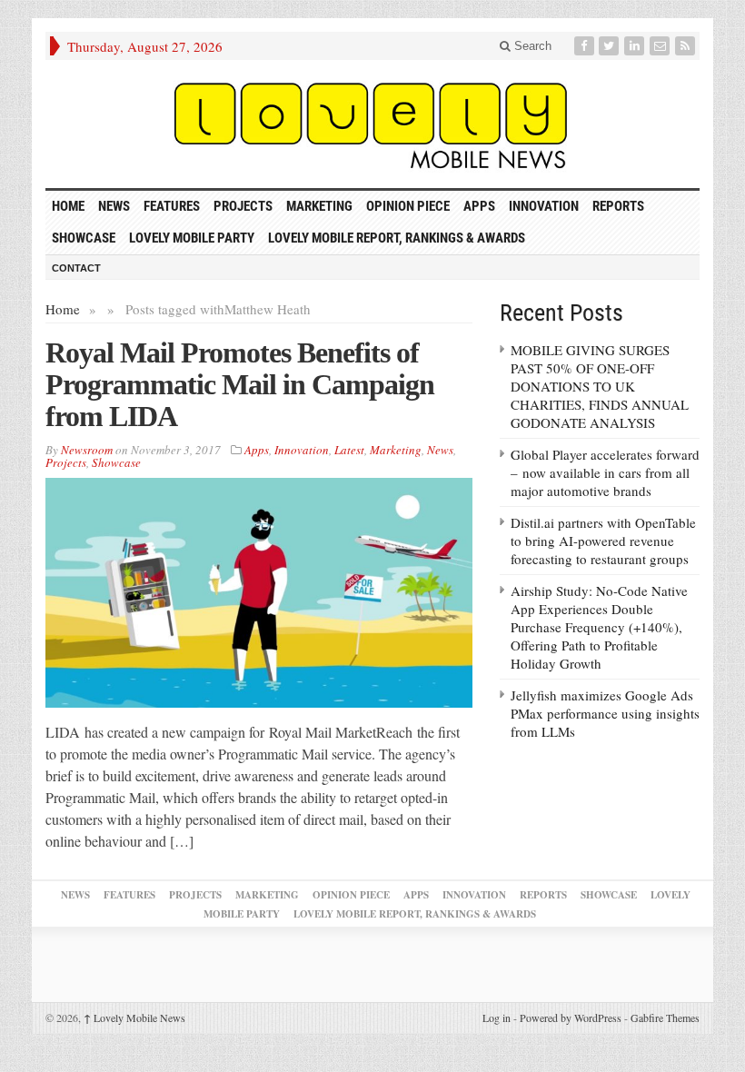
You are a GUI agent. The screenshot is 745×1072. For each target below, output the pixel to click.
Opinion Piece (408, 206)
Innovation (544, 206)
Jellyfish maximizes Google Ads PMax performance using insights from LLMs (605, 713)
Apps (479, 206)
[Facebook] (586, 45)
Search (531, 46)
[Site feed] (687, 45)
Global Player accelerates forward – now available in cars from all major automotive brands (605, 472)
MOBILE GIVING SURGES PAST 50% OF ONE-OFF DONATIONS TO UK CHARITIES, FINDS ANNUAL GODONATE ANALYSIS (600, 386)
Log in (496, 1017)
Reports (618, 206)
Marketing (319, 206)
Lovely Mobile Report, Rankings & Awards (396, 238)
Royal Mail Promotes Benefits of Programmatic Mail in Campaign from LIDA (239, 384)
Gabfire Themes (665, 1017)
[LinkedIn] (636, 45)
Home (62, 309)
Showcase (83, 238)
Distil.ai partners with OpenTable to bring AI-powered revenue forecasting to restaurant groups (603, 540)
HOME (68, 206)
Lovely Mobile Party (191, 238)
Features (172, 206)
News (114, 206)
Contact (76, 268)
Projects (243, 206)
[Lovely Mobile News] (372, 124)
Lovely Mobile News (134, 1017)
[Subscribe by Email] (661, 45)
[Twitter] (610, 45)
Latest (349, 450)
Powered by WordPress (570, 1017)
